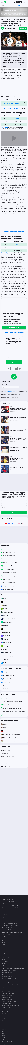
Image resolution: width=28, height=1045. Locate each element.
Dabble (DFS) (6, 635)
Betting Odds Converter (9, 678)
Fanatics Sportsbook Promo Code (9, 970)
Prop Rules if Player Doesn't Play (11, 741)
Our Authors (4, 1023)
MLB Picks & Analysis (7, 927)
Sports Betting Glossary (8, 704)
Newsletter (4, 1037)
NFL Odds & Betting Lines (8, 901)
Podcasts (4, 1035)
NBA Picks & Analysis (7, 921)
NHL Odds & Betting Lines (8, 914)
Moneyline (5, 727)
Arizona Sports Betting (8, 579)
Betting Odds (6, 688)
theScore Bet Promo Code (8, 993)
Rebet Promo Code (6, 1009)
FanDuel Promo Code (7, 991)
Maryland (4, 940)
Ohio (3, 955)
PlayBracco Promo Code (7, 1011)
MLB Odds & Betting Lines (8, 912)
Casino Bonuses (4, 753)
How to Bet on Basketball (9, 731)
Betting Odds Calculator (9, 672)
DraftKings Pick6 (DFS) (8, 646)
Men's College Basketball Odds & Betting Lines (12, 907)
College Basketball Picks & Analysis (10, 925)
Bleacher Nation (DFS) (8, 649)
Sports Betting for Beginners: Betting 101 (13, 701)
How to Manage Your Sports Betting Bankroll (13, 715)
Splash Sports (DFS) (8, 656)
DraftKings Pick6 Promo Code (9, 1001)
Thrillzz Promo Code (6, 1013)
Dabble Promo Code (6, 1003)
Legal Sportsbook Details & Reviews (11, 698)
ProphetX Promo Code (7, 987)
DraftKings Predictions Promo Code (10, 984)
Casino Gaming (6, 746)
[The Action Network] (5, 2)
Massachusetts (5, 957)
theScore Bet (6, 615)
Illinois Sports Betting (8, 559)
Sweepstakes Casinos (6, 766)
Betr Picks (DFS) (7, 642)
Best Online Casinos (5, 750)
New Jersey (4, 946)
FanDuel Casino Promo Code (7, 763)
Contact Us (4, 1039)
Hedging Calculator (7, 682)
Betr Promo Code (6, 1007)
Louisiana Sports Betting (9, 555)
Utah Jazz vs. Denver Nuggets (11, 103)
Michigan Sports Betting (9, 576)
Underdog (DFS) (7, 629)
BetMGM (18, 118)
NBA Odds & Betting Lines (8, 903)
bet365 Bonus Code (6, 974)
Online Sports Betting (8, 549)
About (3, 1020)
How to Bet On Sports (8, 694)
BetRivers (5, 625)
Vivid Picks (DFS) (7, 652)
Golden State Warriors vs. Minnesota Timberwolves (11, 107)
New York (4, 936)
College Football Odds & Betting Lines (10, 905)
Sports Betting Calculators (11, 668)
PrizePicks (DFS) (7, 632)
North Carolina (5, 961)
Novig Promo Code (6, 982)
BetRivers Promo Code (7, 999)
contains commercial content (10, 391)
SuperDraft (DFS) (7, 659)
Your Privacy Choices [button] (7, 1041)
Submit (14, 362)
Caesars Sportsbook (8, 612)
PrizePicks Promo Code (7, 1016)
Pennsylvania (5, 948)
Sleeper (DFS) (6, 639)
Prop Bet (5, 724)
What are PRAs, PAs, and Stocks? (11, 737)
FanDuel (18, 244)
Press (3, 1031)
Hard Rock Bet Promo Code (8, 997)
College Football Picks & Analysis (9, 923)
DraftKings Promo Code (7, 989)
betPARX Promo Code (7, 995)
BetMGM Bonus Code (7, 972)
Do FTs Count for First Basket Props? (12, 734)
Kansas (3, 959)
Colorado (4, 944)
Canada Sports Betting (8, 586)
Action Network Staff (10, 28)
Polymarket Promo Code (7, 976)
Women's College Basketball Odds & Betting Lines (13, 910)
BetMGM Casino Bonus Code (7, 756)
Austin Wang (4, 127)
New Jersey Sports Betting (9, 572)
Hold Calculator (7, 685)
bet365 (5, 598)
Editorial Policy (5, 1025)
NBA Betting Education (9, 720)
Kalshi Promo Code (6, 980)
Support (3, 1033)
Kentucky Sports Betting (9, 582)
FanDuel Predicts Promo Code (9, 978)
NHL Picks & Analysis (7, 929)
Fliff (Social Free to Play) (9, 618)
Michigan (4, 953)
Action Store (4, 1029)
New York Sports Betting (9, 552)
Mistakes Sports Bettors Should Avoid (12, 708)
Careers (3, 1027)
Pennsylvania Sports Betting (10, 562)
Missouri (4, 963)
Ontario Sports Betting (8, 589)
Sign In (24, 2)
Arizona (3, 942)
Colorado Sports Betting (9, 565)
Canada (3, 965)
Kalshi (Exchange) (7, 622)
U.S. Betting (5, 545)
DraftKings (5, 608)
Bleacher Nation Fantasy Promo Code (10, 1005)
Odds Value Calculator (8, 675)
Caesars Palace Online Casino (8, 759)
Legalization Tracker (6, 934)
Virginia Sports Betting (8, 569)
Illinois (3, 950)
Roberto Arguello (6, 253)
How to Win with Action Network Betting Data (14, 711)
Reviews (4, 595)
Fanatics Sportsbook (8, 602)
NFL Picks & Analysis (6, 919)
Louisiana (4, 938)
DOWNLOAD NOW (14, 327)
